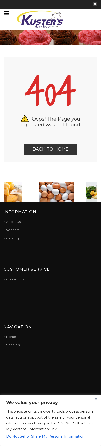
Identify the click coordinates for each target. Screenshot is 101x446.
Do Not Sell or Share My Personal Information (45, 436)
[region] (50, 420)
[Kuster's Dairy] (39, 19)
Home (11, 337)
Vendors (12, 230)
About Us (13, 221)
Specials (13, 345)
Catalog (12, 238)
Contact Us (15, 279)
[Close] (96, 399)
